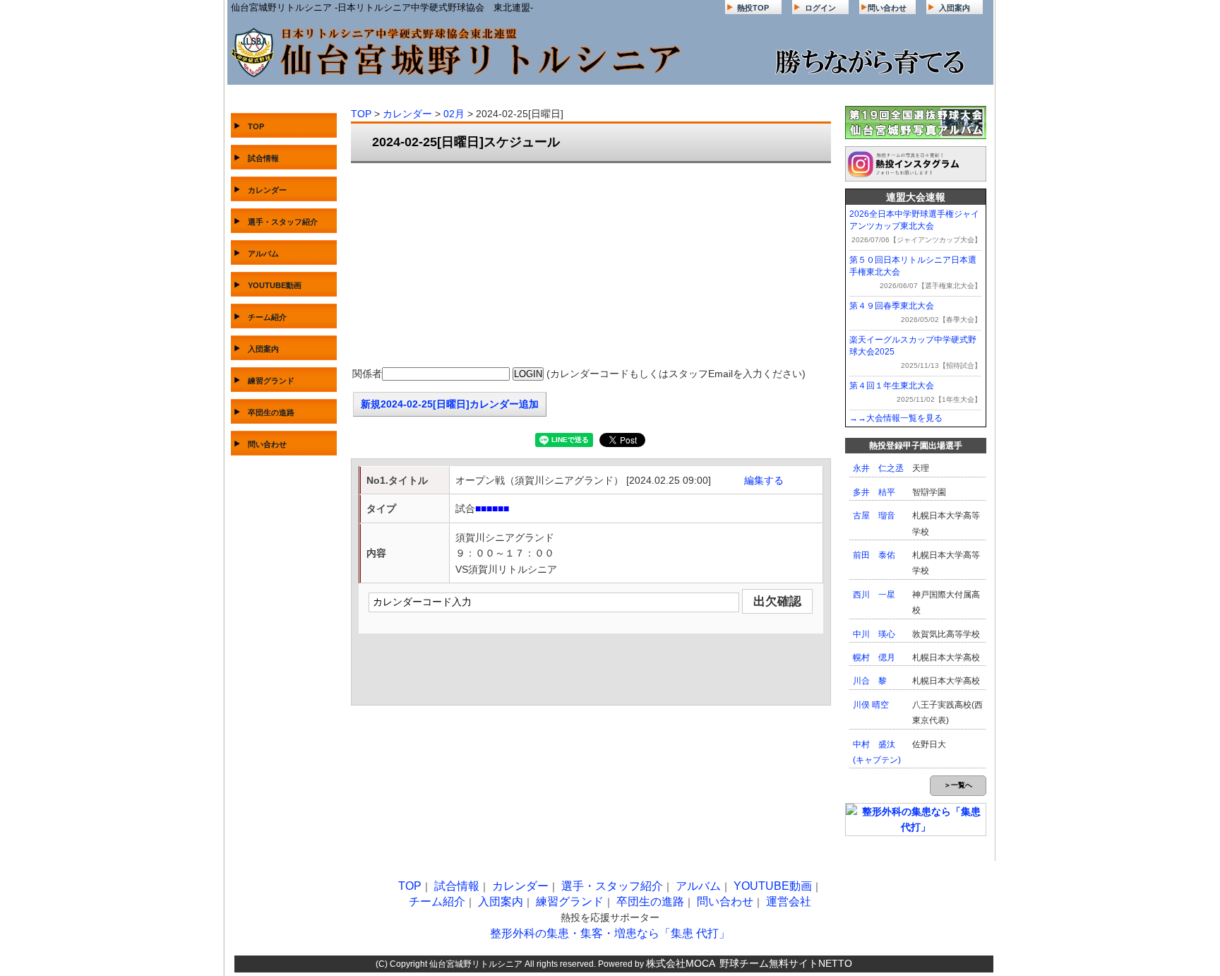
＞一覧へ (958, 785)
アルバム (263, 253)
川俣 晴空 (871, 705)
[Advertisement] (591, 265)
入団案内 (954, 8)
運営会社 (788, 901)
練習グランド (271, 380)
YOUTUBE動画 (274, 285)
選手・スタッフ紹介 (283, 222)
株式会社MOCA (680, 963)
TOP (256, 126)
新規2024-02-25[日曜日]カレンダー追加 (450, 404)
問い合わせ (887, 8)
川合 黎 (870, 681)
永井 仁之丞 (878, 468)
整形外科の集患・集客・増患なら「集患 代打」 (610, 933)
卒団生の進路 (271, 412)
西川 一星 (874, 595)
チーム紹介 (267, 317)
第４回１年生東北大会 (891, 386)
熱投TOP (753, 8)
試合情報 (263, 158)
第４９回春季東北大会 (891, 306)
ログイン (820, 8)
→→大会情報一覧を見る (896, 418)
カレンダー (267, 190)
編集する (764, 480)
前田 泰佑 (874, 555)
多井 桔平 (874, 492)
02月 (454, 113)
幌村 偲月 (874, 657)
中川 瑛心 (874, 634)
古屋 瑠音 (874, 515)
